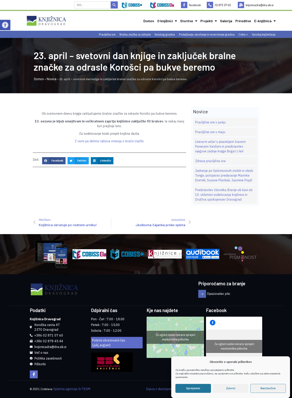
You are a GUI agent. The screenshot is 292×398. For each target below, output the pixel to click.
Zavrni (230, 388)
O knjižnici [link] (165, 21)
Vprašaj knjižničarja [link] (264, 34)
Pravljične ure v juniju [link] (210, 122)
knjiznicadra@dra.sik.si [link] (260, 5)
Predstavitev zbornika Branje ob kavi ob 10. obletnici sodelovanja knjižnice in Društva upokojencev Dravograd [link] (223, 194)
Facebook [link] (195, 5)
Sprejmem (193, 388)
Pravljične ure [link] (107, 34)
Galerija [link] (226, 21)
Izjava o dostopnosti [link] (160, 389)
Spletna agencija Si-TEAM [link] (71, 389)
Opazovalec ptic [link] (218, 294)
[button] (54, 160)
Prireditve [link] (243, 21)
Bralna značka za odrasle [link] (135, 34)
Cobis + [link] (243, 34)
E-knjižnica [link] (263, 21)
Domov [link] (148, 21)
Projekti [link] (206, 21)
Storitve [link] (186, 21)
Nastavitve (268, 388)
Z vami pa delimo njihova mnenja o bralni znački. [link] (109, 141)
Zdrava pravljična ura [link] (210, 161)
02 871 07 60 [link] (223, 5)
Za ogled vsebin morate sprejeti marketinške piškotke (175, 337)
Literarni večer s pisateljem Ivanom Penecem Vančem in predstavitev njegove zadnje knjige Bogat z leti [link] (220, 146)
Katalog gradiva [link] (165, 34)
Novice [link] (51, 79)
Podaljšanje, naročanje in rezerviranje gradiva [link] (207, 34)
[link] (5, 25)
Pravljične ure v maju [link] (210, 132)
